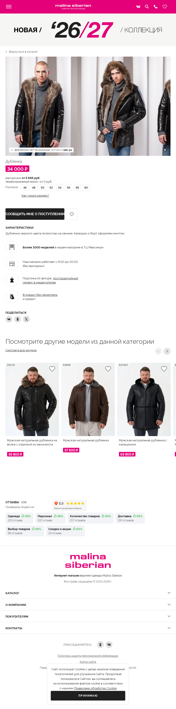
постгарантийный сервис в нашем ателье (50, 280)
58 (77, 187)
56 (68, 187)
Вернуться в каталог (23, 51)
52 (51, 187)
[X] (26, 319)
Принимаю (88, 695)
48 (33, 187)
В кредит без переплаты (40, 294)
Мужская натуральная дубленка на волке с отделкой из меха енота (32, 442)
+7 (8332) (155, 6)
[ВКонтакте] (9, 319)
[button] (158, 351)
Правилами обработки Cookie (95, 688)
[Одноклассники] (17, 319)
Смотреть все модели (21, 350)
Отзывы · (16, 502)
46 (25, 187)
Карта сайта (88, 661)
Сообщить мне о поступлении (35, 214)
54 (59, 187)
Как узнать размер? (35, 195)
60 (86, 187)
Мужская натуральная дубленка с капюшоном (143, 442)
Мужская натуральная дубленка (86, 440)
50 (42, 187)
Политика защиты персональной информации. (88, 655)
